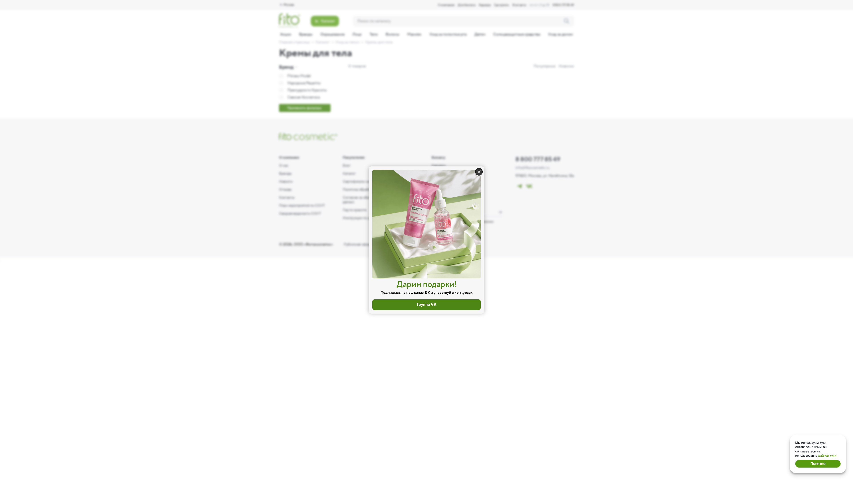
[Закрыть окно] (478, 171)
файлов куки (827, 455)
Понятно (817, 464)
